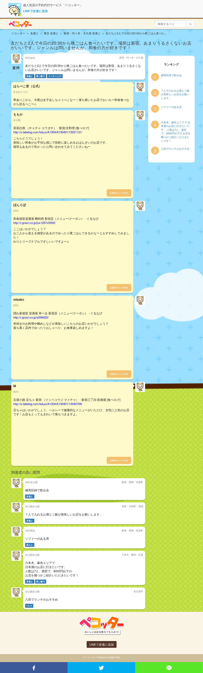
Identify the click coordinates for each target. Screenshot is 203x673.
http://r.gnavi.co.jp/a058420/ (31, 317)
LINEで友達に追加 (35, 11)
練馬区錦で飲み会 (171, 75)
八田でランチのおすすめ (175, 149)
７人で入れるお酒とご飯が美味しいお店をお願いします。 (175, 94)
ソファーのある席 (171, 107)
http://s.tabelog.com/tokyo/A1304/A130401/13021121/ (47, 132)
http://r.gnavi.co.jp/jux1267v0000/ (34, 223)
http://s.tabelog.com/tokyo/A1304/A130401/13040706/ (47, 404)
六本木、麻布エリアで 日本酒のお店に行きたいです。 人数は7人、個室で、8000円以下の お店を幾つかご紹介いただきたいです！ (176, 132)
